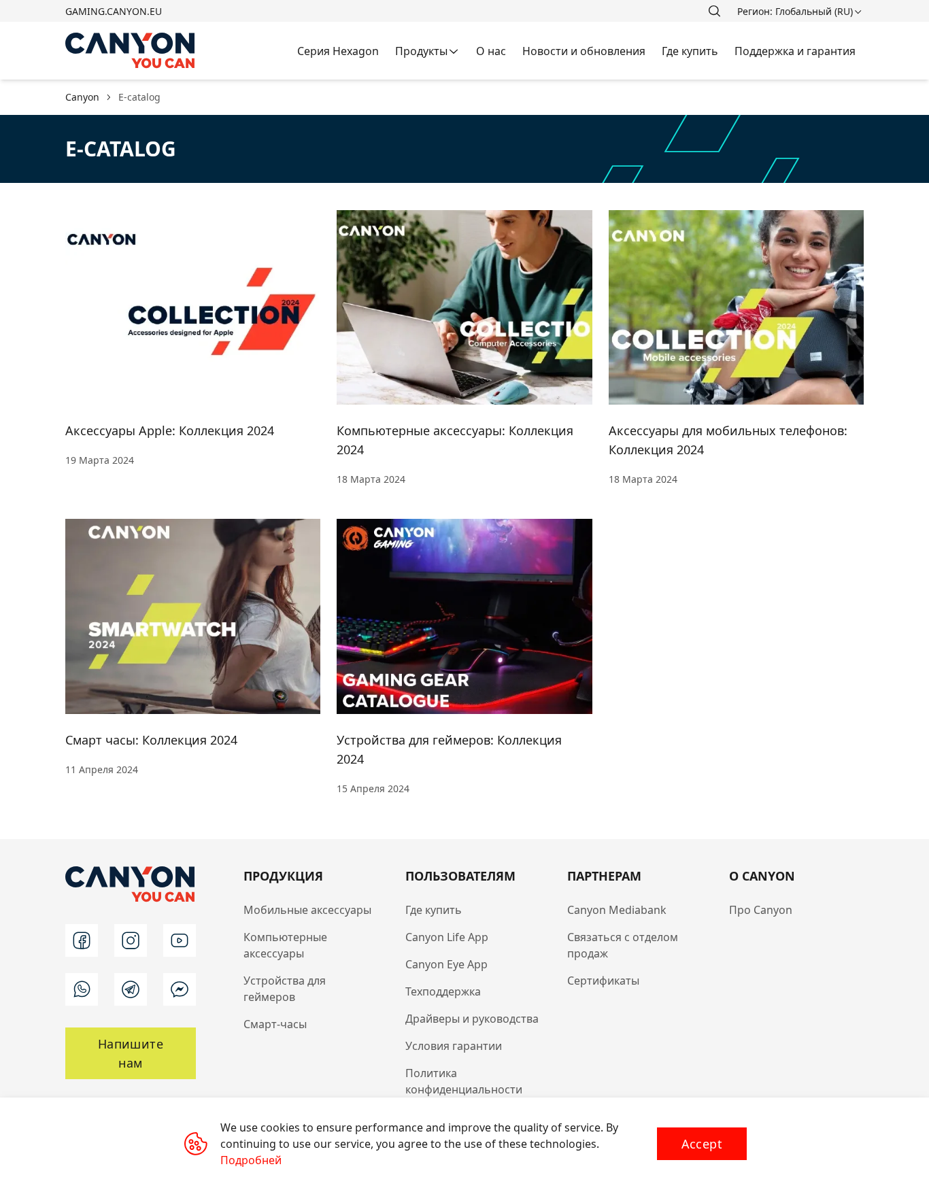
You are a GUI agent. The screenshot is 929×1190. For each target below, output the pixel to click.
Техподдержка (443, 991)
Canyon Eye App (446, 964)
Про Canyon (760, 909)
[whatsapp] (81, 989)
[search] (714, 11)
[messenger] (179, 989)
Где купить (433, 909)
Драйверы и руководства (472, 1018)
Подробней (251, 1160)
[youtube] (179, 940)
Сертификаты (603, 980)
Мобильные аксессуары (307, 909)
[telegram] (130, 989)
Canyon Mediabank (616, 909)
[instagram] (130, 940)
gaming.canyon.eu (113, 11)
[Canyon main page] (130, 51)
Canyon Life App (446, 937)
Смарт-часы (275, 1024)
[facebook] (81, 940)
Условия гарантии (453, 1045)
